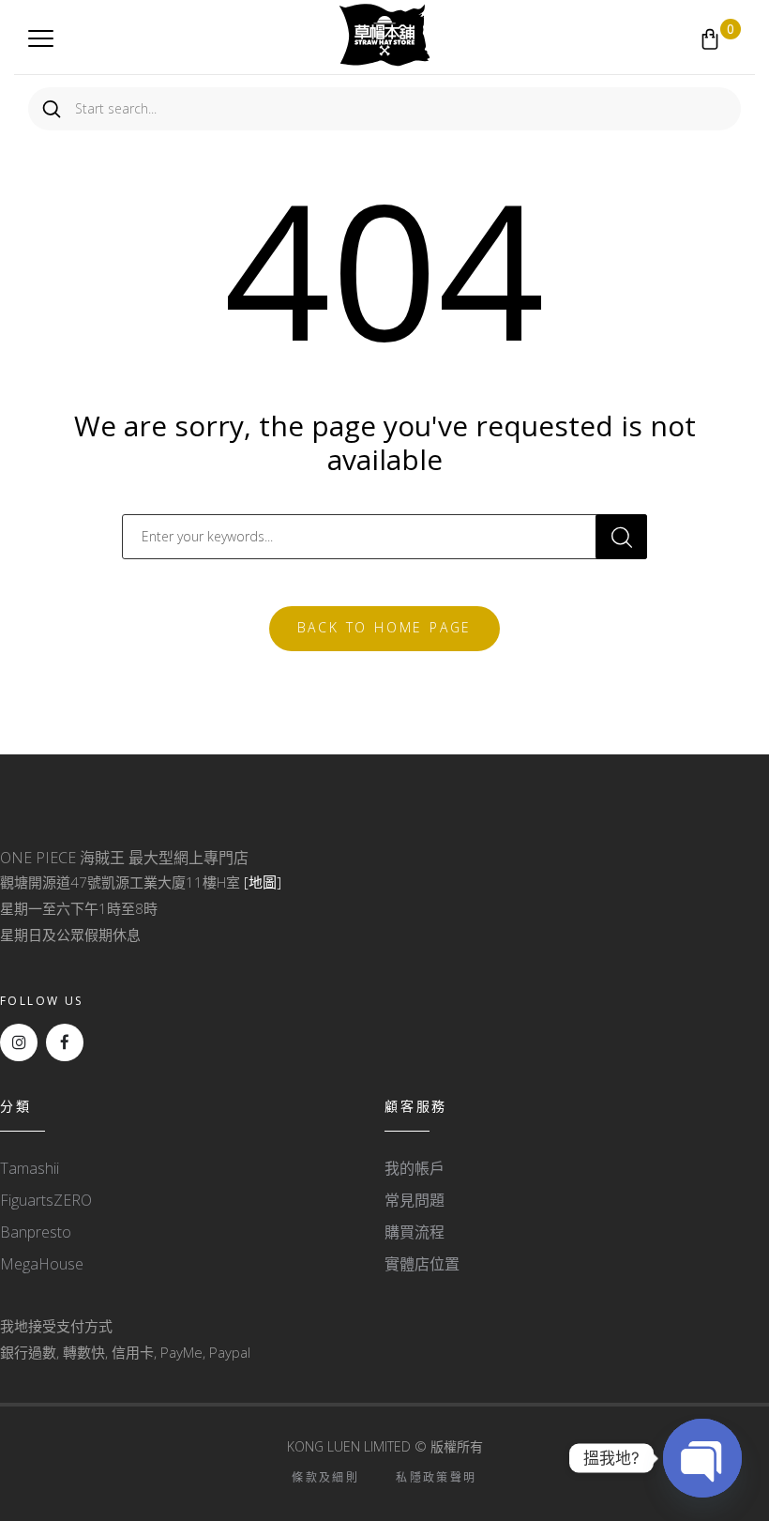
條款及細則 (325, 1477)
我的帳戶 (414, 1168)
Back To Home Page (385, 627)
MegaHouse (41, 1264)
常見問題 (414, 1200)
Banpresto (35, 1232)
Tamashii (29, 1168)
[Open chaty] (702, 1458)
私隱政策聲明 (436, 1477)
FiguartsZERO (46, 1200)
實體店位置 (422, 1264)
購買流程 (414, 1232)
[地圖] (262, 882)
